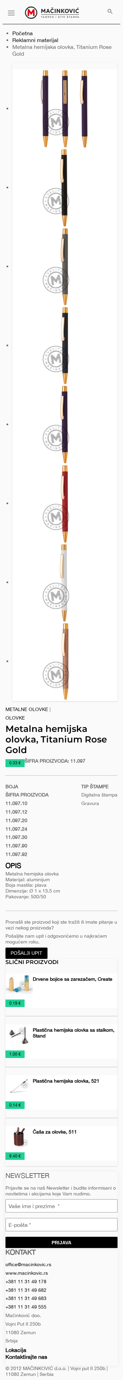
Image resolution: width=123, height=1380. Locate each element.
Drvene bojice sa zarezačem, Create (72, 979)
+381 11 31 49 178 (25, 1281)
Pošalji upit (26, 953)
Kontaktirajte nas (26, 1357)
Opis (13, 865)
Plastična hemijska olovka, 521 (66, 1081)
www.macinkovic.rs (26, 1273)
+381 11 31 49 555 (25, 1307)
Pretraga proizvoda (110, 12)
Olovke (15, 718)
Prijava (61, 1242)
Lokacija (15, 1350)
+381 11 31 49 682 (25, 1290)
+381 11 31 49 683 (25, 1298)
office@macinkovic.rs (28, 1264)
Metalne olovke (26, 709)
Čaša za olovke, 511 (55, 1132)
